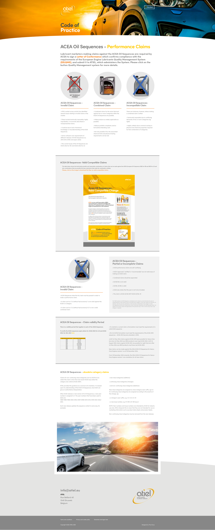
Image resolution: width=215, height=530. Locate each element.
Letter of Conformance (89, 56)
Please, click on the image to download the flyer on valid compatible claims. (85, 170)
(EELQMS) (65, 62)
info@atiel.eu (70, 490)
